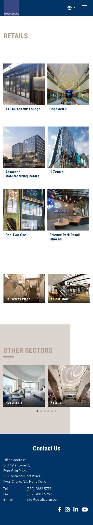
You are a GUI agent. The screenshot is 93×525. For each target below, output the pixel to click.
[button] (71, 8)
